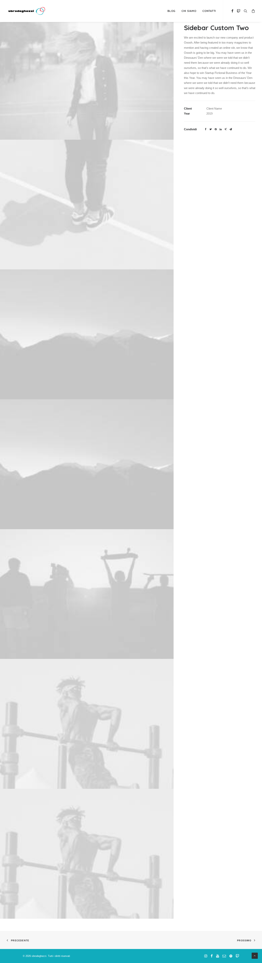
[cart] (252, 11)
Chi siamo (188, 11)
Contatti (209, 11)
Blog (171, 11)
